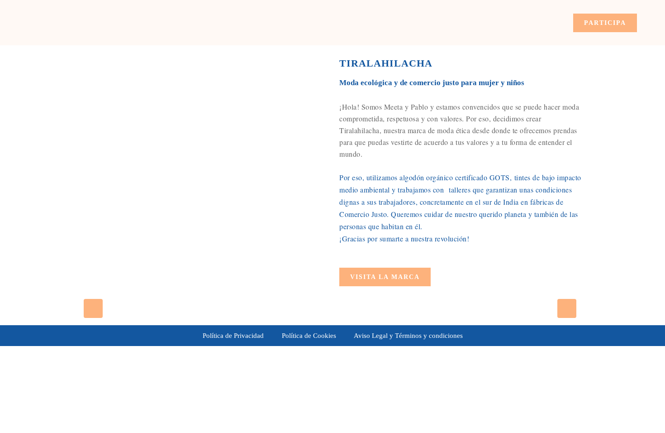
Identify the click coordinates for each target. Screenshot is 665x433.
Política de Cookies (309, 335)
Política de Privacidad (233, 335)
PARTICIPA (605, 22)
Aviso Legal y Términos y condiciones (408, 335)
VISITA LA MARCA (385, 277)
